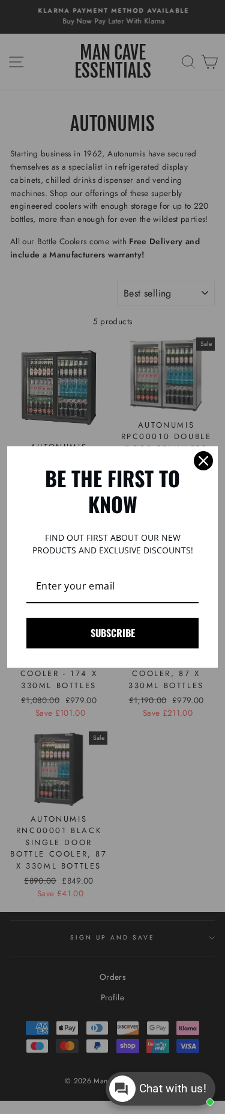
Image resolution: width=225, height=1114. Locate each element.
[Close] (203, 460)
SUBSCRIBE (113, 633)
